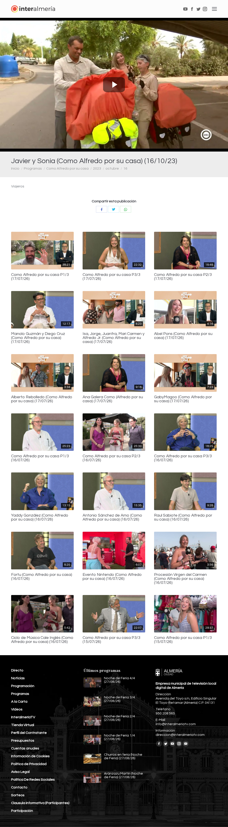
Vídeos (16, 709)
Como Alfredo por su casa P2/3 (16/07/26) (111, 458)
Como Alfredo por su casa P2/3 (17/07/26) (183, 277)
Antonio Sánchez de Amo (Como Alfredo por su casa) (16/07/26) (112, 517)
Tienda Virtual (22, 725)
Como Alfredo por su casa (67, 168)
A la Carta (19, 701)
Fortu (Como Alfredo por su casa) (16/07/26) (41, 577)
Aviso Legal (20, 772)
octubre (112, 168)
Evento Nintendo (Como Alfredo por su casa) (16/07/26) (112, 577)
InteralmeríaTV (23, 717)
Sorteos (17, 795)
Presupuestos (22, 740)
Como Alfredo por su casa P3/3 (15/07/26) (111, 640)
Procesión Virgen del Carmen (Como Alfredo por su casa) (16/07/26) (180, 579)
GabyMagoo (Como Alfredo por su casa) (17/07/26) (183, 399)
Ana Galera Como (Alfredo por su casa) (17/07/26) (113, 399)
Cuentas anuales (25, 748)
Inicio (15, 168)
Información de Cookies (30, 756)
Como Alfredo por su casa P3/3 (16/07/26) (183, 458)
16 (125, 168)
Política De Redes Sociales (33, 779)
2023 (97, 168)
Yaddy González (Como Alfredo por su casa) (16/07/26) (39, 517)
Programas (33, 168)
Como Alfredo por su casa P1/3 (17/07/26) (40, 277)
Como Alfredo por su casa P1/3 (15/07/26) (183, 640)
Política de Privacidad (29, 764)
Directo (17, 670)
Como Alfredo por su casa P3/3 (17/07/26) (111, 277)
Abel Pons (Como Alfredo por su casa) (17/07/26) (183, 336)
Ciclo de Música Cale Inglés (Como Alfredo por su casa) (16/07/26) (42, 640)
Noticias (18, 678)
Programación (22, 686)
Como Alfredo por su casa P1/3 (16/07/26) (40, 458)
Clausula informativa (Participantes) (40, 803)
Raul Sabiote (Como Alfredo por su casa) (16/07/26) (183, 517)
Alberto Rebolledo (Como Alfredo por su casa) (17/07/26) (41, 399)
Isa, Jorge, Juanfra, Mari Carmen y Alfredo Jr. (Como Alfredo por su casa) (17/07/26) (114, 338)
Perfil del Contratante (29, 733)
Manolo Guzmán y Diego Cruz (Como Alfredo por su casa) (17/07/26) (38, 338)
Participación (22, 811)
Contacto (19, 787)
